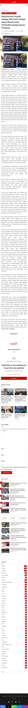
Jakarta (3, 596)
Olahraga (4, 584)
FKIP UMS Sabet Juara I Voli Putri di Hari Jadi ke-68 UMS (20, 416)
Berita (7, 10)
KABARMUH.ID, (5, 69)
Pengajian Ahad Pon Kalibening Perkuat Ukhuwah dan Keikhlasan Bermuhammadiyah (17, 490)
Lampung (4, 598)
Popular (4, 518)
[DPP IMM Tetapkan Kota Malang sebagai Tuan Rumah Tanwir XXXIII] (5, 510)
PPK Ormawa (5, 656)
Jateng (14, 13)
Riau (3, 607)
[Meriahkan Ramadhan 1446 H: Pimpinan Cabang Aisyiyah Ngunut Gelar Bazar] (5, 497)
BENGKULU (4, 612)
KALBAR (4, 653)
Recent (13, 518)
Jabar (3, 600)
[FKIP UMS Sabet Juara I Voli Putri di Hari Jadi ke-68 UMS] (21, 409)
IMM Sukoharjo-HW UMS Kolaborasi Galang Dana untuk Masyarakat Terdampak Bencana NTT (20, 398)
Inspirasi (4, 570)
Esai (3, 589)
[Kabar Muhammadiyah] (14, 2)
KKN (3, 623)
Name (3, 448)
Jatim (3, 591)
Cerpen (3, 619)
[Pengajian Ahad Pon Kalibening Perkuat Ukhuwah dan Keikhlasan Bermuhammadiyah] (5, 491)
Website (3, 461)
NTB (3, 646)
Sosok (3, 614)
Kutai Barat (4, 667)
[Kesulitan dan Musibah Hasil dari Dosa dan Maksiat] (5, 504)
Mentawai (4, 660)
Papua (3, 665)
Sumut (3, 630)
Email (2, 454)
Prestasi (4, 603)
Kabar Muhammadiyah (7, 31)
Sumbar (4, 635)
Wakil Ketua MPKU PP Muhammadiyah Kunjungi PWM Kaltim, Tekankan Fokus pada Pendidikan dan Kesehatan (7, 399)
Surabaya (4, 663)
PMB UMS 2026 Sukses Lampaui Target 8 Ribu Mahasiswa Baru (6, 416)
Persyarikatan (5, 575)
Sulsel (3, 633)
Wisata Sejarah (5, 649)
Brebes (12, 69)
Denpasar (4, 658)
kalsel (3, 605)
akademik (4, 626)
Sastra (3, 610)
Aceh (3, 640)
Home (3, 10)
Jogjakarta (4, 586)
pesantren (14, 333)
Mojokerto (4, 651)
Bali (3, 628)
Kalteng (4, 621)
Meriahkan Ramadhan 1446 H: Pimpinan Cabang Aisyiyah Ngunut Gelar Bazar (18, 497)
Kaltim (3, 580)
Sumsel (3, 616)
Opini (3, 593)
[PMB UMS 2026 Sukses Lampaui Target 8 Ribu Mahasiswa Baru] (7, 409)
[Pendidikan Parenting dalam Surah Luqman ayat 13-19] (5, 484)
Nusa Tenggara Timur (7, 644)
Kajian (3, 577)
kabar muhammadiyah (7, 582)
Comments (22, 518)
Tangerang (4, 642)
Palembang (4, 637)
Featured (9, 13)
